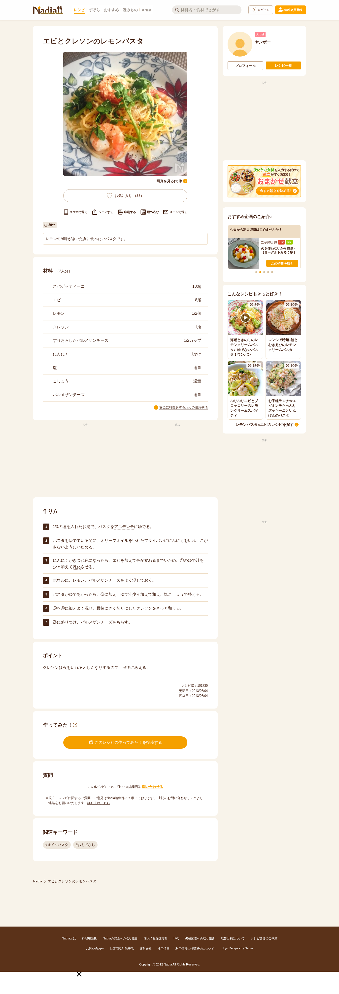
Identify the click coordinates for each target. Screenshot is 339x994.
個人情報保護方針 (156, 938)
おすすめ (111, 10)
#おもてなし (85, 845)
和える (174, 608)
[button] (79, 974)
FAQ (176, 938)
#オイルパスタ (56, 845)
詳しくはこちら (98, 803)
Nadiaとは (69, 938)
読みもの (130, 10)
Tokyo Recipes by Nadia (236, 948)
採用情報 (164, 948)
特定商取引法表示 (122, 948)
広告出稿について (233, 938)
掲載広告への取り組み (200, 938)
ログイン (264, 10)
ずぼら (94, 10)
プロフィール (245, 66)
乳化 (77, 567)
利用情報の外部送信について (194, 948)
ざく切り (116, 608)
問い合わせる (152, 787)
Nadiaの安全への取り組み (120, 938)
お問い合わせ (95, 948)
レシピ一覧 (283, 65)
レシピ (79, 10)
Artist (146, 10)
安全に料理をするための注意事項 (183, 407)
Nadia (37, 881)
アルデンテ (124, 527)
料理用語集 (89, 938)
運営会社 (146, 948)
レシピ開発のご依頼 (264, 938)
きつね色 (81, 560)
